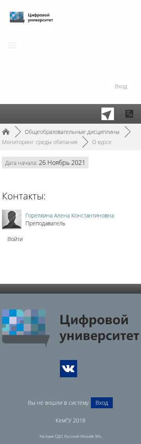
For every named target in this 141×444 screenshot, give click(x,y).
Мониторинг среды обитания (39, 142)
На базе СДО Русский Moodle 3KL (70, 436)
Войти (15, 239)
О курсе (102, 142)
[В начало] (70, 328)
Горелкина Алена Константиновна (69, 215)
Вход (121, 86)
